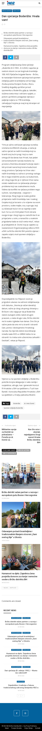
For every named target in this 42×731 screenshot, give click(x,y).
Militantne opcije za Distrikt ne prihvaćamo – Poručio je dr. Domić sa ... (9, 434)
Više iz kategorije (9, 453)
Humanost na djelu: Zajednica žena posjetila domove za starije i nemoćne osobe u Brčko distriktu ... (21, 655)
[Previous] (19, 695)
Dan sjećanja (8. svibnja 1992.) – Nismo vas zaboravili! (21, 672)
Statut (7, 728)
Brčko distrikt (7, 10)
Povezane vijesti (9, 450)
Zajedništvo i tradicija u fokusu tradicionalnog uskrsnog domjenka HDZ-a (21, 686)
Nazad (6, 588)
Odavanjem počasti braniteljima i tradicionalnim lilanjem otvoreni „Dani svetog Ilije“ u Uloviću (21, 40)
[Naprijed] (22, 695)
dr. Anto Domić (29, 403)
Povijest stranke (16, 728)
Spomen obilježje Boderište (13, 408)
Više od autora (23, 450)
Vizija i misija (28, 728)
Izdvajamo (16, 10)
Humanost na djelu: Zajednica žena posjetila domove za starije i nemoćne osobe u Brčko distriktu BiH (20, 48)
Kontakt (37, 728)
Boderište (16, 403)
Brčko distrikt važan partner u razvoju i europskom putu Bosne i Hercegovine (21, 623)
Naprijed (13, 588)
